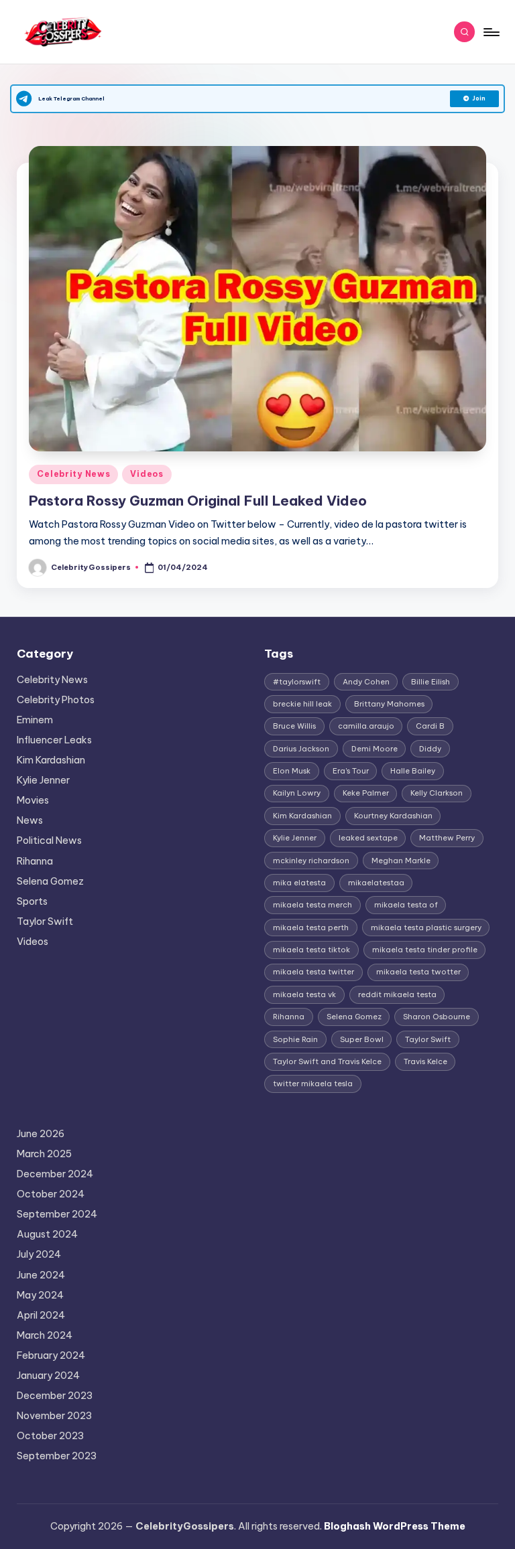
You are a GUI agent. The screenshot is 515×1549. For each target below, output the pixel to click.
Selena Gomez (50, 881)
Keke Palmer (366, 793)
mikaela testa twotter (418, 971)
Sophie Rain (295, 1039)
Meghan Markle (401, 860)
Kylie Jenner (43, 780)
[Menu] (490, 32)
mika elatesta (299, 882)
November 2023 (54, 1416)
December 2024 (55, 1174)
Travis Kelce (425, 1061)
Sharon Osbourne (436, 1016)
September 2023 (57, 1456)
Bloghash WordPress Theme (394, 1526)
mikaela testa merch (312, 904)
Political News (49, 840)
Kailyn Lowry (297, 793)
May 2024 (40, 1295)
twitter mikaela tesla (313, 1083)
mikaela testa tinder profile (424, 949)
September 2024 (57, 1214)
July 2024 (39, 1254)
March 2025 (44, 1154)
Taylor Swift (45, 921)
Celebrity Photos (56, 700)
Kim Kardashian (51, 760)
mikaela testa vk (304, 994)
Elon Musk (291, 771)
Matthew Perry (447, 837)
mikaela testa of (406, 904)
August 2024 (47, 1234)
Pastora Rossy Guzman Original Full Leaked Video (198, 500)
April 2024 (41, 1315)
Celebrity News (73, 474)
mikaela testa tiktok (311, 949)
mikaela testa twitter (313, 971)
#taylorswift (297, 681)
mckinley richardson (311, 860)
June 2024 (41, 1275)
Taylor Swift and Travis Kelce (327, 1061)
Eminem (35, 720)
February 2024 (51, 1355)
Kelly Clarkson (436, 793)
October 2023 (50, 1436)
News (30, 820)
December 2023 (55, 1396)
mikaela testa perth (311, 927)
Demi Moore (374, 748)
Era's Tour (351, 771)
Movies (33, 800)
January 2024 (48, 1376)
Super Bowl (362, 1039)
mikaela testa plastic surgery (426, 927)
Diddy (430, 748)
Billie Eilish (430, 681)
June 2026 (40, 1134)
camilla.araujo (366, 726)
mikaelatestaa (376, 882)
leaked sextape (368, 837)
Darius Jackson (301, 748)
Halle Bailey (412, 771)
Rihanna (35, 861)
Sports (32, 901)
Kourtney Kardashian (393, 815)
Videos (146, 474)
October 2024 (50, 1194)
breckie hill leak (302, 704)
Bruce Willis (294, 726)
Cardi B (430, 726)
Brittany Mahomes (389, 704)
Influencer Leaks (54, 740)
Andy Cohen (366, 681)
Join (478, 98)
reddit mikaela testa (397, 994)
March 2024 (44, 1335)
